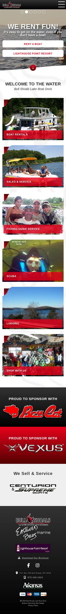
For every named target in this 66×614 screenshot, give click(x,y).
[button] (33, 43)
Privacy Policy (33, 605)
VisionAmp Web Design (36, 603)
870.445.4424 (35, 577)
